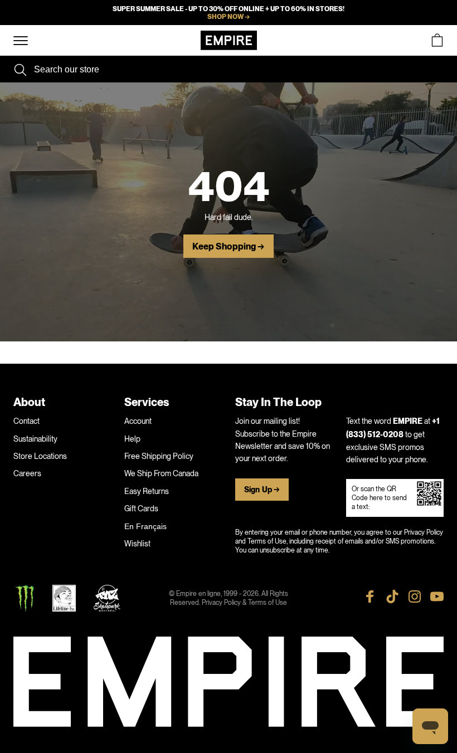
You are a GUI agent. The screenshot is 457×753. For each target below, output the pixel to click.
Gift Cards (141, 508)
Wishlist (137, 543)
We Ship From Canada (161, 473)
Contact (26, 421)
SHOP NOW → (228, 17)
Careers (27, 473)
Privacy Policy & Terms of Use (244, 603)
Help (132, 438)
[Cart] (437, 40)
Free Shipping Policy (158, 456)
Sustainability (35, 438)
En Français (145, 526)
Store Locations (40, 456)
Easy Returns (146, 491)
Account (138, 421)
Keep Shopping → (228, 246)
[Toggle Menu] (20, 41)
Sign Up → (262, 490)
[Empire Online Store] (229, 40)
